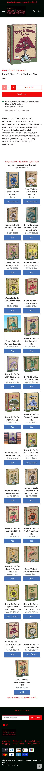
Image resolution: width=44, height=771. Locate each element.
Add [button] (12, 237)
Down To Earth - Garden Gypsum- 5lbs (31, 417)
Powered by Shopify (10, 765)
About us (6, 741)
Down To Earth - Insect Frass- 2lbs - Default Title (31, 453)
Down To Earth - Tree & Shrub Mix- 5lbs (12, 644)
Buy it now (22, 94)
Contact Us (17, 741)
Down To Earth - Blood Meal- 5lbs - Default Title (31, 227)
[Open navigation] (3, 11)
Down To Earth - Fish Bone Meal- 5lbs (12, 377)
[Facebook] (4, 725)
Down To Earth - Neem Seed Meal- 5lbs (12, 531)
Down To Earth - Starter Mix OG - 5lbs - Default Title (31, 606)
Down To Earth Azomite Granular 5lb (13, 227)
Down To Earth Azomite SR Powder (31, 192)
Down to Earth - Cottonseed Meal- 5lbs (12, 300)
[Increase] (13, 87)
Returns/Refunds (32, 741)
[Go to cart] (39, 11)
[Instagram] (7, 725)
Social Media (18, 744)
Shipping (6, 744)
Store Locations (33, 744)
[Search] (34, 11)
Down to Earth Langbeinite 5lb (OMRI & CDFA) (31, 490)
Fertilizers (21, 70)
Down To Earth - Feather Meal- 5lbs (31, 341)
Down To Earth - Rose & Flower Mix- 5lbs (12, 569)
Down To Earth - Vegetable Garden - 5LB (22, 682)
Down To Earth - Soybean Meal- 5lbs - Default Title (13, 606)
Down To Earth (8, 70)
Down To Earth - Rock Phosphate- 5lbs (31, 531)
